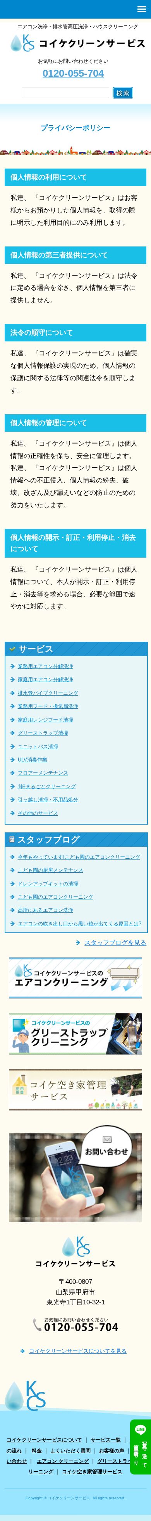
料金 (37, 1451)
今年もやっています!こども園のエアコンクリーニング (79, 857)
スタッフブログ (48, 839)
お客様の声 (111, 1451)
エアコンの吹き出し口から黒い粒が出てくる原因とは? (79, 924)
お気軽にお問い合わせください (73, 68)
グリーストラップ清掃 (43, 733)
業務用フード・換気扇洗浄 (48, 706)
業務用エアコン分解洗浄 (45, 666)
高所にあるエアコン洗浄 (45, 910)
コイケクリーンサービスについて (44, 1440)
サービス (36, 649)
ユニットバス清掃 (38, 746)
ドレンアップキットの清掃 (48, 884)
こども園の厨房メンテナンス (50, 870)
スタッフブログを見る (115, 942)
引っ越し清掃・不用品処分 (48, 800)
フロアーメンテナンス (43, 773)
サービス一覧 (106, 1440)
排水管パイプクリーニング (48, 693)
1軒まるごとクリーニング (47, 786)
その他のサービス (38, 813)
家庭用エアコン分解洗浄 (45, 679)
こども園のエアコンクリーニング (55, 897)
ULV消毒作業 (32, 760)
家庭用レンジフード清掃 (45, 720)
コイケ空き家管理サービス (92, 1471)
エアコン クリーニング (63, 1461)
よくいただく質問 (70, 1451)
